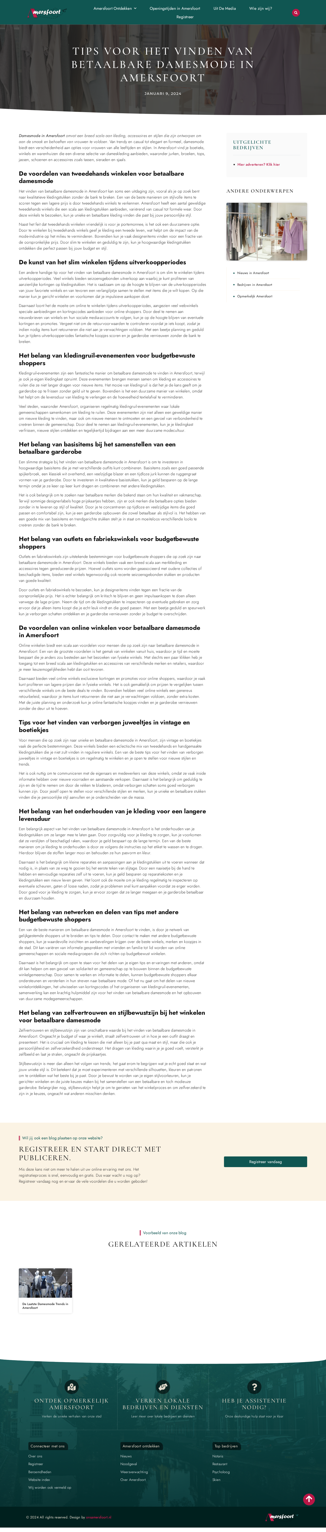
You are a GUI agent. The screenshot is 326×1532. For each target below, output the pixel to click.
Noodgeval (128, 1463)
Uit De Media (225, 8)
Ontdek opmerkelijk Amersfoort (71, 1404)
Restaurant (219, 1463)
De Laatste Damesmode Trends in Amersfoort (45, 1306)
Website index (39, 1479)
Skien (216, 1479)
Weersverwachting (134, 1471)
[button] (296, 13)
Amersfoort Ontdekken (113, 8)
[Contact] (254, 1387)
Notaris (217, 1456)
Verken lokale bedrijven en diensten (163, 1404)
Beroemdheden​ (39, 1471)
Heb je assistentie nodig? (254, 1404)
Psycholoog (221, 1471)
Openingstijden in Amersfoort (175, 8)
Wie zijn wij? (260, 8)
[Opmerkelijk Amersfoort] (72, 1387)
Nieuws (126, 1456)
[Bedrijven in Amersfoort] (163, 1387)
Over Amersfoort (133, 1479)
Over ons (35, 1456)
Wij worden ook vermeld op (49, 1487)
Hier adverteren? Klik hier (259, 164)
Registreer (185, 17)
